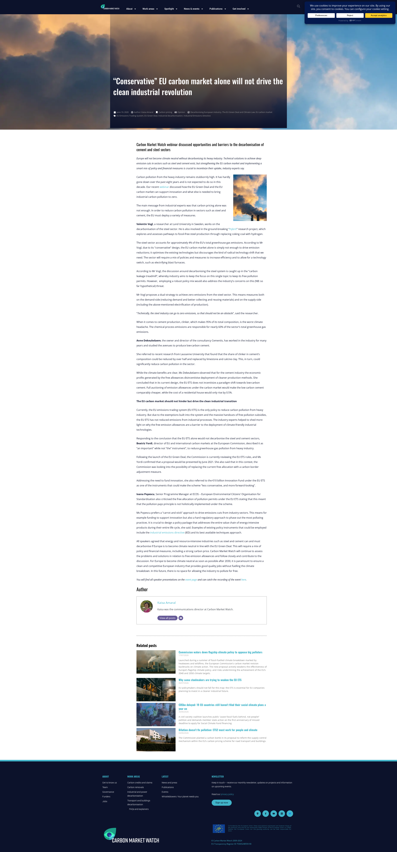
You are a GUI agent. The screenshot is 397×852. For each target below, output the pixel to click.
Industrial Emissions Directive (197, 115)
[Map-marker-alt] (257, 813)
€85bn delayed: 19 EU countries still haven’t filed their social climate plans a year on (222, 707)
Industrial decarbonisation (170, 115)
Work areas (148, 8)
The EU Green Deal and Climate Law (238, 112)
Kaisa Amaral (166, 603)
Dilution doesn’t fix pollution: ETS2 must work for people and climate (218, 730)
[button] (298, 6)
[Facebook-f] (265, 813)
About (129, 8)
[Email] (180, 618)
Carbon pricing (165, 112)
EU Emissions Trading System (130, 115)
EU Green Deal (150, 115)
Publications (216, 8)
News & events (191, 8)
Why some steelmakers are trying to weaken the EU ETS (210, 680)
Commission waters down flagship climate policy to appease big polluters (220, 652)
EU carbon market (264, 112)
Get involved (239, 8)
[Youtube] (273, 813)
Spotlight (169, 8)
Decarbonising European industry (205, 112)
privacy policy (227, 794)
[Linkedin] (282, 813)
